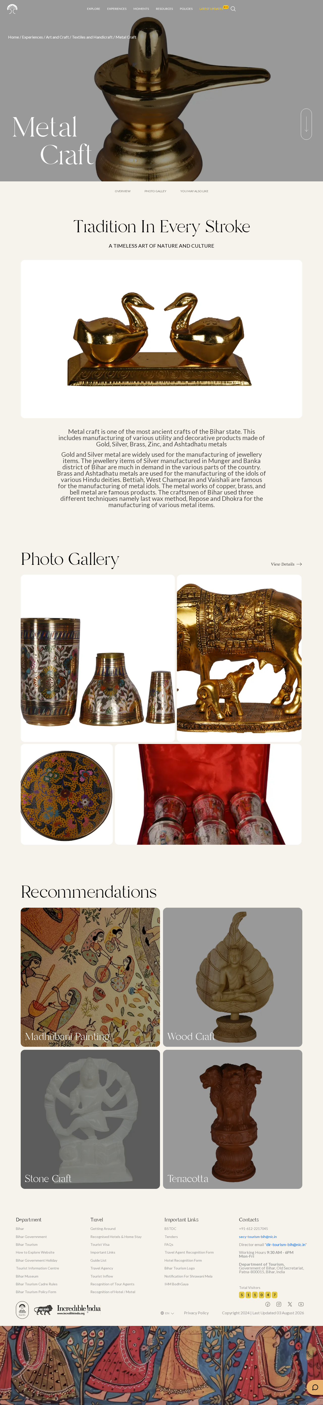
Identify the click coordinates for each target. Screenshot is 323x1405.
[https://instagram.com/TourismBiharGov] (276, 1304)
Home (13, 37)
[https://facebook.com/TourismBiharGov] (265, 1304)
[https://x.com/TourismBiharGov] (287, 1304)
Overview (122, 191)
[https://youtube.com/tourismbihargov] (298, 1304)
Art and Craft (57, 37)
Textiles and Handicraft (92, 37)
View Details (282, 564)
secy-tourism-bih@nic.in (258, 1236)
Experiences (32, 37)
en (167, 1313)
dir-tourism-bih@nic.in (285, 1244)
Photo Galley (155, 191)
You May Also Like (194, 191)
